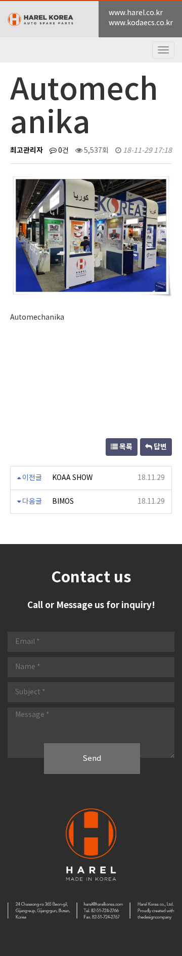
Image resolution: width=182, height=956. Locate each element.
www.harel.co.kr (136, 13)
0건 (63, 151)
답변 (159, 447)
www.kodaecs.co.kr (141, 23)
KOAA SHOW (72, 478)
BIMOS (63, 502)
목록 (125, 447)
